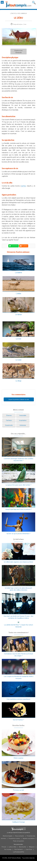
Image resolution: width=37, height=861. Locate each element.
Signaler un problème (29, 838)
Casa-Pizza (29, 849)
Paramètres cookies (14, 838)
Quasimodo (9, 425)
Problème (24, 246)
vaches (23, 186)
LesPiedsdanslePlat (18, 852)
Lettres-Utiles (12, 847)
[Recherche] (34, 2)
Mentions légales (7, 836)
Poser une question (18, 841)
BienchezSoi (22, 847)
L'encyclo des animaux (18, 13)
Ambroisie (23, 425)
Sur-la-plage (7, 849)
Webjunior (32, 847)
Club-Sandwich (18, 849)
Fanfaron (9, 420)
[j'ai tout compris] (18, 4)
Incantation (22, 420)
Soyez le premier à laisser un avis (19, 399)
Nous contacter (19, 836)
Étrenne (9, 415)
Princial (4, 847)
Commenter (14, 246)
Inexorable (22, 415)
